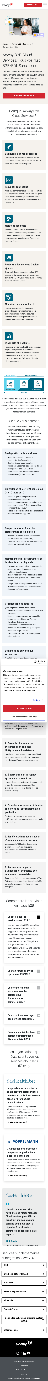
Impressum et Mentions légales (24, 1361)
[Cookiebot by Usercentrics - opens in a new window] (34, 662)
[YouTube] (28, 1353)
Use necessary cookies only (24, 717)
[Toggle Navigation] (45, 5)
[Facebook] (21, 1353)
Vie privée (24, 1374)
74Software (36, 1378)
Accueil (5, 44)
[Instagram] (18, 1353)
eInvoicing (9, 1300)
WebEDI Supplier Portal (15, 1291)
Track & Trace (11, 1309)
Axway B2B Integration (21, 44)
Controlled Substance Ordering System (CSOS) (24, 1319)
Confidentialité (24, 1365)
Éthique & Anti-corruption (24, 1370)
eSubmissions (11, 1330)
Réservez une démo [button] (24, 95)
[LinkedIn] (24, 1353)
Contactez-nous (33, 5)
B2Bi (6, 1265)
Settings (36, 700)
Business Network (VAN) (16, 1274)
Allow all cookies (24, 708)
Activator (8, 1282)
